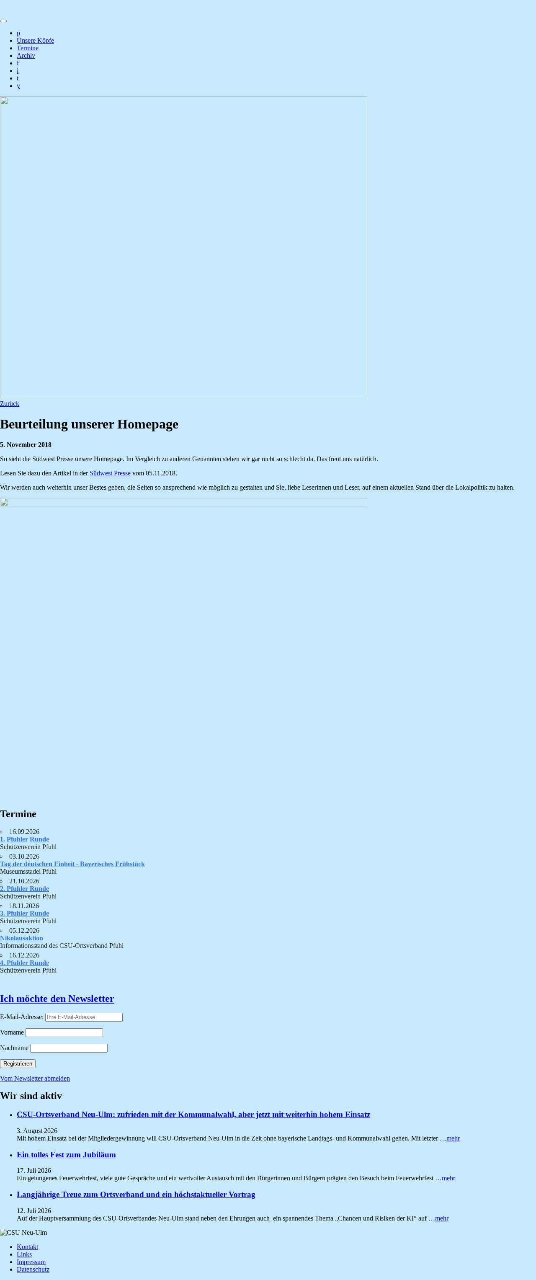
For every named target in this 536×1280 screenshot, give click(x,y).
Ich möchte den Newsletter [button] (57, 998)
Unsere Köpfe (35, 40)
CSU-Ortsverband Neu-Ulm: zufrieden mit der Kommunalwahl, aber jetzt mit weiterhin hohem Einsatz (193, 1114)
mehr (453, 1138)
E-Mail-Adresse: (22, 1016)
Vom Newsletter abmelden (35, 1078)
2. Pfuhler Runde (24, 888)
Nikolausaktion (21, 938)
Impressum (31, 1261)
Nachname (14, 1047)
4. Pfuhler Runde (24, 962)
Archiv (26, 55)
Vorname (12, 1032)
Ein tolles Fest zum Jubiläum (66, 1154)
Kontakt (27, 1246)
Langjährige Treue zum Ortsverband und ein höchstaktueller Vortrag (136, 1194)
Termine (28, 48)
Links (24, 1254)
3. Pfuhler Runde (24, 913)
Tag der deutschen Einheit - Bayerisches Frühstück (72, 863)
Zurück (9, 403)
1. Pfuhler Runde (24, 839)
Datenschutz (33, 1269)
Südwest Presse (110, 473)
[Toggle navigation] (3, 21)
